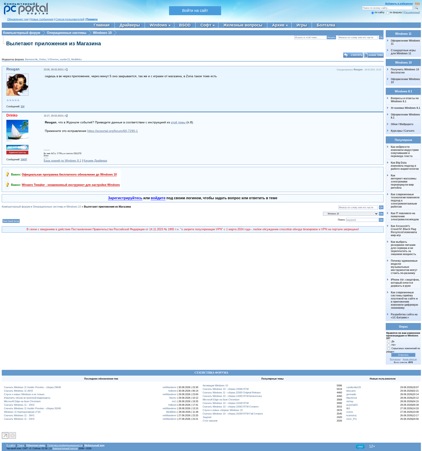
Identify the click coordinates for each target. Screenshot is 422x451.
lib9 (348, 408)
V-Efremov (52, 59)
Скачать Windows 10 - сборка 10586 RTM (226, 389)
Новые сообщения (41, 19)
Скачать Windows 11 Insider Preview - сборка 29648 (32, 387)
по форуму (396, 12)
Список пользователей (69, 19)
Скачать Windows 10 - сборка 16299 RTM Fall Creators (233, 413)
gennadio (351, 394)
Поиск (20, 445)
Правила (92, 19)
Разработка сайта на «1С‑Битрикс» (404, 316)
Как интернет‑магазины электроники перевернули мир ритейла (404, 181)
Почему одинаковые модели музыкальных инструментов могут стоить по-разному (404, 267)
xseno (349, 412)
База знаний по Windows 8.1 (62, 160)
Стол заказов (210, 420)
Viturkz (172, 397)
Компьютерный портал (65, 448)
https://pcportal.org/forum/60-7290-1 (112, 131)
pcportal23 (352, 405)
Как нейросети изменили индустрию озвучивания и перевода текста (405, 151)
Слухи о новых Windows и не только (24, 394)
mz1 (174, 401)
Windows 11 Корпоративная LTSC (22, 412)
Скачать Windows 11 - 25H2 (19, 405)
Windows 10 (102, 33)
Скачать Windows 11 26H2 (18, 390)
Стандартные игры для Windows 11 (403, 52)
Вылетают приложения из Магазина (53, 43)
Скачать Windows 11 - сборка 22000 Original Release (232, 392)
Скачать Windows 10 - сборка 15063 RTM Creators (231, 406)
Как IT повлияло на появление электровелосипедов (405, 216)
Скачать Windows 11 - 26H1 (19, 415)
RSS (417, 3)
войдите (158, 198)
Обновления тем (17, 19)
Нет (393, 344)
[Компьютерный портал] (25, 14)
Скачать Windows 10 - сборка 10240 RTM (226, 403)
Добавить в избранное (399, 3)
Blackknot (351, 397)
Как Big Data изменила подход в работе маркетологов (405, 165)
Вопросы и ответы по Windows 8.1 (405, 100)
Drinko (42, 59)
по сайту (379, 12)
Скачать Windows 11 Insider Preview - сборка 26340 (32, 408)
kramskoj (351, 415)
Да (392, 341)
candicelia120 (353, 387)
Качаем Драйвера (95, 160)
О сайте (10, 445)
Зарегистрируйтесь (125, 198)
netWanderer (169, 387)
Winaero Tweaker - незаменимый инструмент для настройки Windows (71, 184)
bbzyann (351, 390)
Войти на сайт (195, 10)
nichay (349, 401)
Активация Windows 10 (215, 385)
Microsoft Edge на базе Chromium (22, 401)
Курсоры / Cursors (403, 130)
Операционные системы (66, 33)
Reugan (13, 69)
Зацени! (207, 417)
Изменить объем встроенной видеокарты (27, 397)
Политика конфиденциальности (64, 445)
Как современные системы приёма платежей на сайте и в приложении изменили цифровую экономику (405, 300)
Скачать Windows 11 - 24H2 (19, 419)
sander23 (65, 59)
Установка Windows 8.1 (405, 108)
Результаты (395, 359)
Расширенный (412, 12)
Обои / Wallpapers (402, 124)
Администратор (17, 152)
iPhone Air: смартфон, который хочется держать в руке (405, 282)
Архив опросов (410, 359)
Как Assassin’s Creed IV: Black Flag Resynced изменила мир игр (404, 231)
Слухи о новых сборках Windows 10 (223, 410)
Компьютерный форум (21, 33)
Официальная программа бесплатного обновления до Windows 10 (69, 174)
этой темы (178, 122)
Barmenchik (31, 59)
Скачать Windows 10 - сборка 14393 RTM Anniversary (232, 396)
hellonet (172, 390)
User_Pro (351, 419)
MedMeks (76, 59)
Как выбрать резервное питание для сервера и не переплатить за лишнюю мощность (403, 248)
